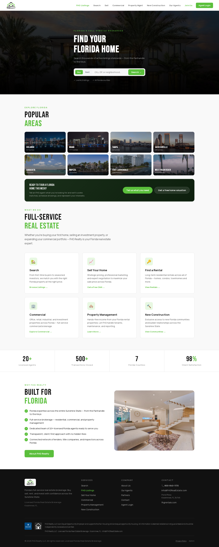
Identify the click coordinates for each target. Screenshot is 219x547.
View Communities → (155, 331)
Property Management (92, 504)
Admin (191, 541)
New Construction (156, 5)
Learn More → (94, 331)
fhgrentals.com (169, 502)
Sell (106, 5)
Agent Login (204, 5)
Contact (125, 499)
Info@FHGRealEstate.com (174, 490)
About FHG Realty (39, 453)
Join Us (188, 5)
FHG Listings (82, 5)
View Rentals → (152, 287)
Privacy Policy (181, 541)
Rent (87, 72)
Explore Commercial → (40, 331)
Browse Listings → (38, 287)
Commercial (118, 5)
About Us (126, 485)
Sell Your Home (88, 495)
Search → (136, 72)
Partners (125, 495)
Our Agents (175, 5)
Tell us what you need (137, 190)
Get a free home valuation (172, 190)
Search (97, 5)
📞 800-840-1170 (170, 485)
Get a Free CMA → (96, 287)
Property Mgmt (135, 5)
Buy (79, 72)
